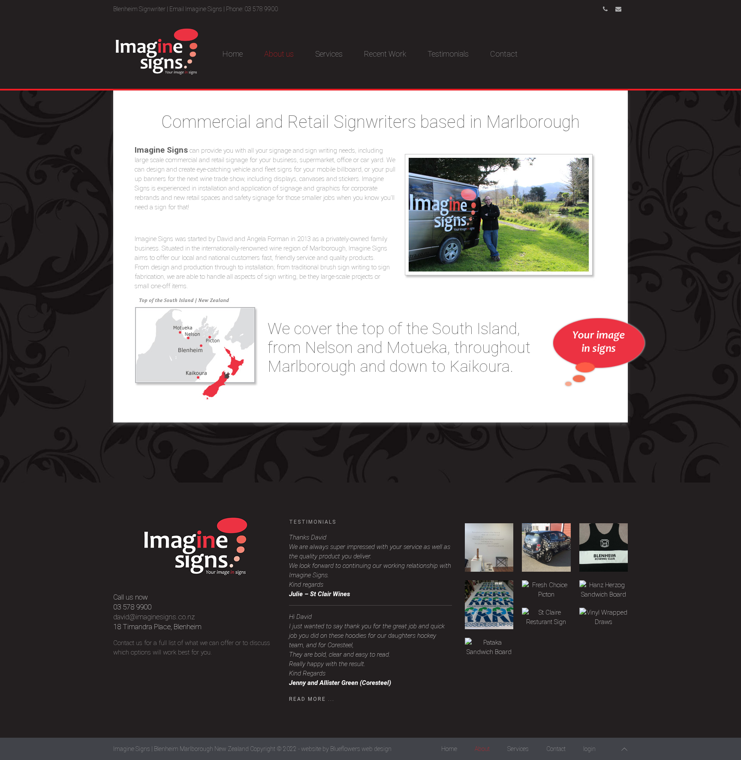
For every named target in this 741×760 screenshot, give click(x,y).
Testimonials (448, 53)
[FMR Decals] (489, 604)
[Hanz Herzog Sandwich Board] (603, 589)
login (589, 748)
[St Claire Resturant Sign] (546, 617)
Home (233, 53)
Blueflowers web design (361, 748)
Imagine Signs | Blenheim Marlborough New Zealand (181, 748)
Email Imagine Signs (195, 9)
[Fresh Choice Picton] (546, 589)
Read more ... (311, 699)
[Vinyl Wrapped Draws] (603, 617)
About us (279, 53)
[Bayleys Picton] (489, 547)
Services (329, 53)
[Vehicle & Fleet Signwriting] (546, 547)
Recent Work (385, 53)
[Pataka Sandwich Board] (489, 647)
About (482, 748)
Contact (504, 53)
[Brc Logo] (603, 547)
